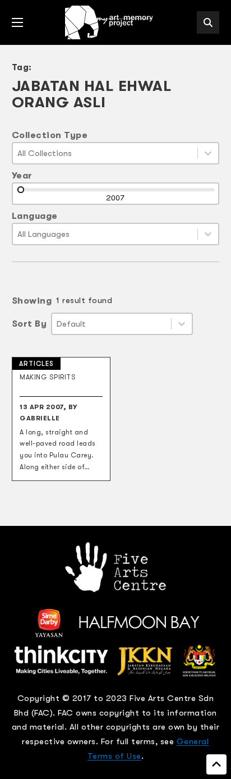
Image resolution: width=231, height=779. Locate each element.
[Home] (110, 22)
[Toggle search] (208, 22)
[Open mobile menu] (17, 22)
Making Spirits (48, 377)
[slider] (20, 189)
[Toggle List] (208, 153)
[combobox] (105, 153)
